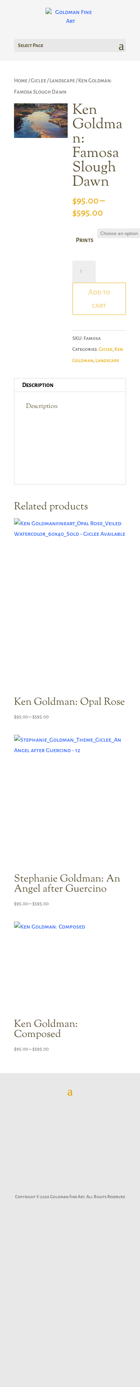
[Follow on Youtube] (105, 1185)
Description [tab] (38, 385)
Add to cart (99, 298)
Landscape (62, 81)
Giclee (38, 81)
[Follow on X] (52, 1185)
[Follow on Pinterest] (70, 1185)
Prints (84, 240)
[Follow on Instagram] (87, 1185)
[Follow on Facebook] (35, 1185)
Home (21, 81)
